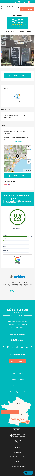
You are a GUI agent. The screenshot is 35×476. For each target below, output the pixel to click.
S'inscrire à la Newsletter (17, 354)
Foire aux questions (17, 386)
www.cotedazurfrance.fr (17, 334)
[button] (25, 1)
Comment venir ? (10, 412)
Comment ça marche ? (17, 392)
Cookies (17, 461)
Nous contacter (17, 361)
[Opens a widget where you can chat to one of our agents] (28, 473)
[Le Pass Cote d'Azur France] (17, 23)
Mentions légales (17, 452)
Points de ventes (17, 374)
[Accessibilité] (19, 2)
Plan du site (17, 447)
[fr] (29, 2)
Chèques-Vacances (17, 380)
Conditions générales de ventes (17, 457)
